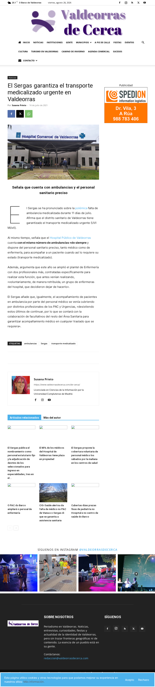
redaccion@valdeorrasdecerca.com (66, 658)
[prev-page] (10, 528)
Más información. (33, 681)
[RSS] (132, 2)
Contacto (29, 60)
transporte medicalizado (63, 343)
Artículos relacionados (24, 417)
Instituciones (55, 42)
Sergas (44, 343)
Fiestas (117, 42)
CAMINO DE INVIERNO (73, 51)
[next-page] (16, 528)
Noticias (38, 42)
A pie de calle (102, 42)
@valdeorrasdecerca (98, 549)
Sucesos (117, 51)
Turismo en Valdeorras (44, 51)
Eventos (129, 42)
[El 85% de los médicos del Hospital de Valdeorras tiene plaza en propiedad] (53, 434)
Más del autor (52, 417)
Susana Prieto (19, 105)
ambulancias (30, 343)
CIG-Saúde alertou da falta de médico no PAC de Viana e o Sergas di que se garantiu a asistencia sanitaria (52, 513)
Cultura (23, 51)
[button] (142, 42)
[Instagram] (126, 2)
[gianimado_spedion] (125, 122)
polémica (81, 208)
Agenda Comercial (99, 51)
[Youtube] (144, 2)
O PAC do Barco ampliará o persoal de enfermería (20, 509)
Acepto (129, 679)
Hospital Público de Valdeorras (70, 238)
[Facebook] (119, 2)
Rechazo (143, 679)
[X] (138, 2)
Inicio (26, 42)
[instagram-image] (18, 573)
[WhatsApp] (29, 114)
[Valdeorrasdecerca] (77, 21)
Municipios (82, 42)
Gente (69, 42)
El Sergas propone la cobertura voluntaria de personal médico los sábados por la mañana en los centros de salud (84, 455)
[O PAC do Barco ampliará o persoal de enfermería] (21, 492)
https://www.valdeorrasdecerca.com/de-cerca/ (57, 384)
